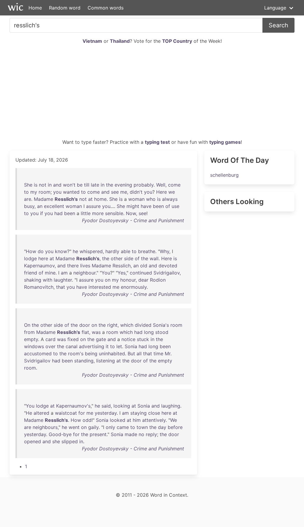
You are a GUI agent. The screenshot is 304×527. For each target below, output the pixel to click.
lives (85, 266)
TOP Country (177, 41)
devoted (168, 266)
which (126, 325)
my (33, 192)
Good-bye (60, 434)
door (84, 325)
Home (35, 8)
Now (131, 213)
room (44, 192)
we (171, 192)
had (58, 213)
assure (93, 206)
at (90, 199)
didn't (136, 192)
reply (151, 434)
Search (278, 25)
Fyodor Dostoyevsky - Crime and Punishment (133, 220)
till (86, 185)
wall (154, 258)
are (27, 199)
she (56, 441)
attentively (154, 420)
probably (143, 185)
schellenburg (224, 175)
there (73, 266)
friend (30, 273)
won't (69, 185)
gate (101, 339)
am (64, 273)
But (131, 353)
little (86, 213)
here (43, 258)
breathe (146, 251)
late (95, 185)
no (141, 434)
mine (50, 273)
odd (87, 420)
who (151, 199)
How (31, 251)
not (42, 185)
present (98, 434)
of (167, 206)
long (149, 332)
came (123, 427)
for (81, 413)
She (28, 185)
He (29, 413)
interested (99, 287)
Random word (64, 8)
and (57, 185)
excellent (54, 206)
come (174, 185)
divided (143, 325)
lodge (30, 258)
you (57, 192)
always (170, 199)
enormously (134, 287)
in (50, 185)
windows (34, 346)
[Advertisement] (152, 93)
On (27, 325)
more (98, 213)
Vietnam (92, 41)
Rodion (158, 280)
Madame (43, 199)
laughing (170, 406)
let (119, 346)
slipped (69, 441)
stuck (143, 339)
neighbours (45, 427)
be (80, 185)
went (74, 427)
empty (31, 339)
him (137, 420)
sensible (114, 213)
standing (84, 361)
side (128, 258)
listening (105, 361)
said (106, 406)
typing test (157, 142)
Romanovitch (38, 287)
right (112, 325)
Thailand (120, 41)
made (131, 434)
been (158, 206)
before (175, 427)
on (107, 280)
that (60, 287)
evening (123, 185)
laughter (63, 280)
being (91, 353)
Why (164, 251)
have (146, 206)
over (50, 346)
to (26, 192)
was (96, 332)
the (109, 185)
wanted (71, 192)
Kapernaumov (39, 266)
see (115, 192)
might (132, 206)
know (61, 251)
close (154, 413)
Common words (106, 8)
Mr (167, 353)
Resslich (122, 266)
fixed (73, 339)
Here (161, 192)
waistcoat (66, 413)
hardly (112, 251)
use (175, 206)
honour (128, 280)
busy (29, 206)
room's (75, 353)
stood (161, 332)
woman (136, 199)
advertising (91, 346)
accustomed (38, 353)
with (47, 280)
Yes (122, 273)
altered (41, 413)
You (106, 273)
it (107, 346)
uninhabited (112, 353)
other (117, 258)
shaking (32, 280)
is (35, 185)
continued (141, 273)
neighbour (84, 273)
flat (85, 332)
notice (128, 339)
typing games (225, 142)
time (158, 353)
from (29, 332)
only (110, 427)
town (142, 427)
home (100, 199)
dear (143, 280)
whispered (91, 251)
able (125, 251)
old (143, 266)
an (39, 206)
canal (71, 346)
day (162, 427)
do (41, 251)
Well (160, 185)
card (50, 339)
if (41, 213)
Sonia (131, 346)
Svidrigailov (166, 273)
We (173, 420)
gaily (93, 427)
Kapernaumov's (73, 406)
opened (32, 441)
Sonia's (161, 325)
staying (138, 413)
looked (117, 420)
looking (121, 406)
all (139, 353)
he (75, 251)
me (123, 192)
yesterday (106, 413)
